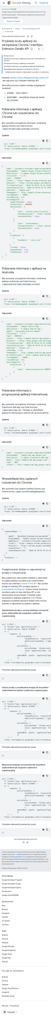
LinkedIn (5, 917)
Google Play (6, 958)
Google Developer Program (12, 880)
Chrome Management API (22, 2)
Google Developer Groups (11, 884)
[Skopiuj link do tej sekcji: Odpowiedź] (14, 157)
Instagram (6, 913)
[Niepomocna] (31, 36)
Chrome (5, 939)
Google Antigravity (9, 950)
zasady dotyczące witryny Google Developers (28, 859)
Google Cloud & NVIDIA (10, 895)
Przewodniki (9, 31)
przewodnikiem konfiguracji (13, 589)
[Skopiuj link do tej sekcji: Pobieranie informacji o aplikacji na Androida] (16, 272)
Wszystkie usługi (8, 996)
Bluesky (5, 909)
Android (5, 935)
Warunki (5, 1006)
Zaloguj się (43, 3)
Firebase (5, 943)
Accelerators (7, 891)
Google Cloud (7, 954)
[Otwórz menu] (3, 3)
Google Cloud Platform (10, 988)
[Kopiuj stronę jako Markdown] (39, 49)
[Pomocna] (28, 36)
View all (5, 962)
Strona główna (7, 29)
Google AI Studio (8, 946)
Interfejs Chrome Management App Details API (29, 78)
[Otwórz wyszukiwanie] (36, 2)
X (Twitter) (6, 921)
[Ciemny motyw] (43, 141)
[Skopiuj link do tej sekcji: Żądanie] (11, 135)
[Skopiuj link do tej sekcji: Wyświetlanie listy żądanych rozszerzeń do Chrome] (34, 482)
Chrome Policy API (29, 583)
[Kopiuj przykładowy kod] (47, 141)
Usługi (17, 29)
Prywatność (14, 1006)
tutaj (33, 598)
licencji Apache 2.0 (17, 857)
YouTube (5, 925)
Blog (3, 906)
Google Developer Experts (11, 888)
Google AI (5, 992)
